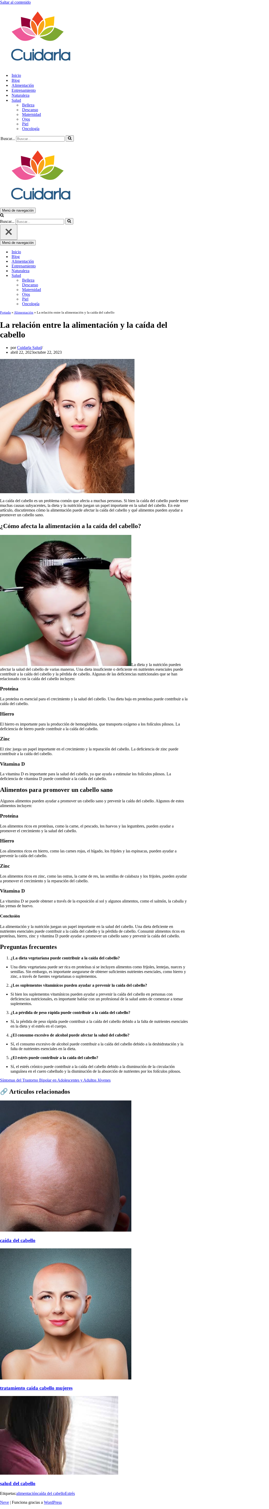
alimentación (26, 1493)
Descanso (30, 110)
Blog (16, 80)
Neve (4, 1502)
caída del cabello (51, 1493)
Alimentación (23, 85)
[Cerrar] (8, 232)
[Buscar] (70, 138)
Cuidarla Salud (29, 347)
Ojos (26, 119)
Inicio (16, 75)
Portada (5, 312)
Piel (25, 124)
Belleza (28, 105)
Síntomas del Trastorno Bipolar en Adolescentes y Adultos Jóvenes (55, 1080)
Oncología (30, 128)
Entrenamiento (24, 90)
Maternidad (31, 114)
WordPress (53, 1502)
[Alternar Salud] (92, 275)
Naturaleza (20, 95)
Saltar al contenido (15, 2)
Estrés (70, 1493)
